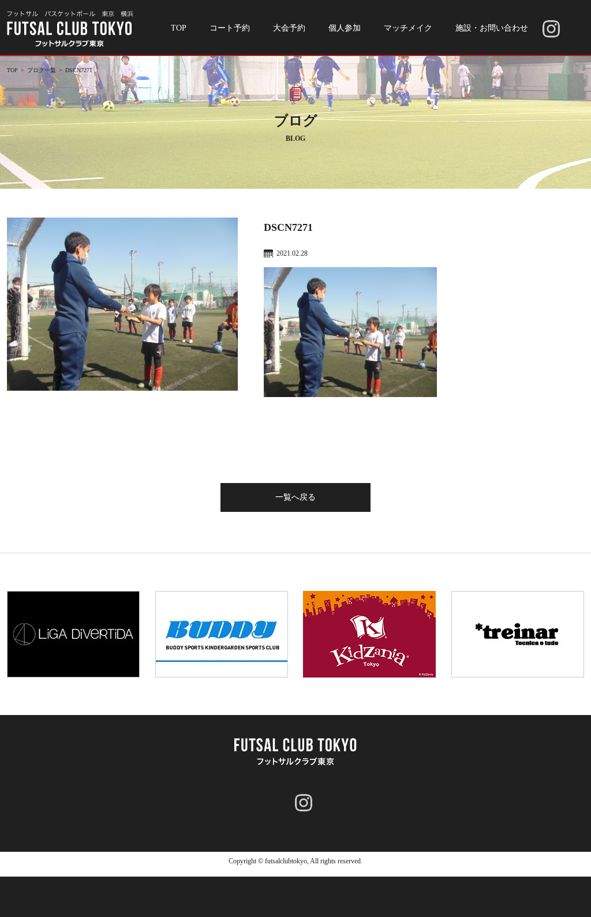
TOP (178, 28)
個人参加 (344, 28)
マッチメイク (408, 28)
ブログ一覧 (41, 70)
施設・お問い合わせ (491, 28)
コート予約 (230, 28)
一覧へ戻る (295, 497)
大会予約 (289, 28)
